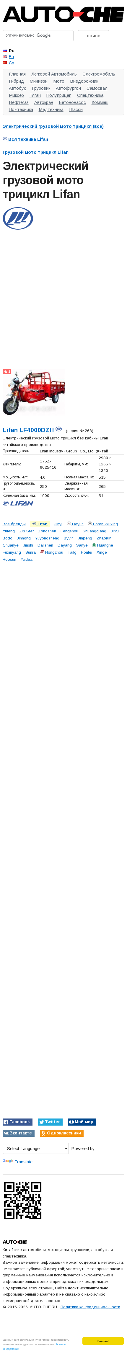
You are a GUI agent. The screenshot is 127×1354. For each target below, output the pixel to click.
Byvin (69, 538)
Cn (11, 62)
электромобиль (98, 73)
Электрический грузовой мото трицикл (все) (53, 126)
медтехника (51, 109)
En (11, 56)
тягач (35, 95)
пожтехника (21, 109)
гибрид (16, 81)
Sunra (30, 552)
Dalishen (45, 545)
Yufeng (9, 531)
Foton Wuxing (105, 524)
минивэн (39, 81)
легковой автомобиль (54, 73)
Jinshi (28, 545)
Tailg (72, 552)
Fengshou (69, 531)
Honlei (86, 552)
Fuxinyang (12, 552)
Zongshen (47, 531)
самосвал (97, 88)
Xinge (102, 552)
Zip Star (26, 531)
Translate (23, 1161)
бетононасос (72, 102)
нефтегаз (19, 102)
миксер (16, 95)
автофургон (68, 88)
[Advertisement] (63, 295)
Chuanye (11, 545)
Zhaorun (104, 538)
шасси (76, 109)
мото (58, 81)
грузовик (41, 88)
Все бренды (14, 524)
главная (17, 73)
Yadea (26, 559)
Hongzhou (53, 552)
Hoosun (9, 559)
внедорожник (84, 81)
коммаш (100, 102)
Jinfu (115, 531)
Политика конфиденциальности (90, 1307)
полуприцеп (58, 95)
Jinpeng (85, 538)
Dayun (77, 524)
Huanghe (104, 545)
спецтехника (90, 95)
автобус (17, 88)
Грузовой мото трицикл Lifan (36, 152)
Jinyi (58, 524)
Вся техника (27, 139)
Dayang (65, 545)
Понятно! (103, 1341)
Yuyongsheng (47, 538)
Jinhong (24, 538)
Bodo (7, 538)
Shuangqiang (94, 531)
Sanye (82, 545)
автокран (43, 102)
